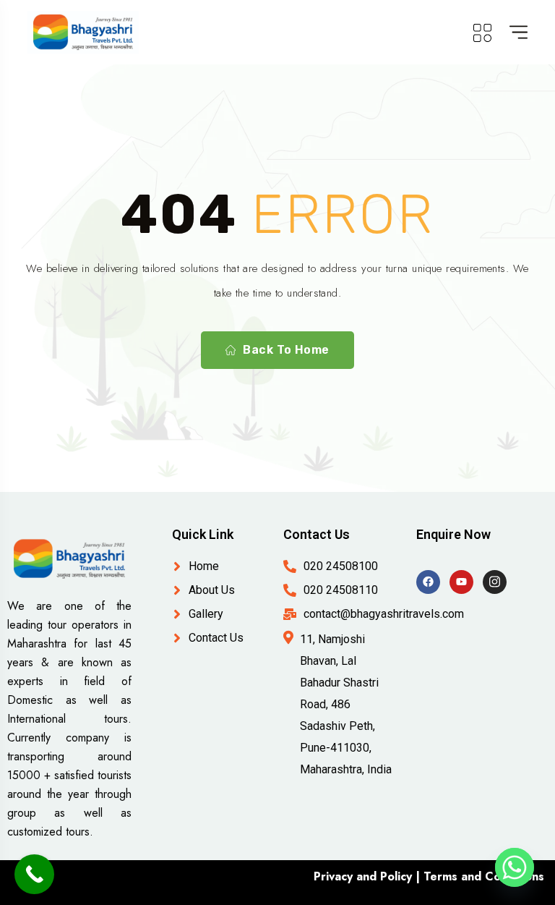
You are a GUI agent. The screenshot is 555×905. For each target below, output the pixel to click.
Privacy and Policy (363, 876)
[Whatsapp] (514, 867)
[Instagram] (495, 582)
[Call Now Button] (34, 874)
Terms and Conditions (484, 876)
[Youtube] (461, 582)
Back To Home (286, 350)
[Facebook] (428, 582)
